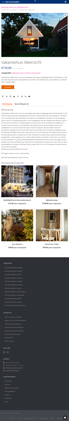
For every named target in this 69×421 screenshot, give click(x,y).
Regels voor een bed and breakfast (15, 320)
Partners (7, 395)
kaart (26, 149)
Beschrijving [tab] (7, 104)
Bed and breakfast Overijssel (13, 278)
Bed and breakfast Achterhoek (14, 327)
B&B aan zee (9, 337)
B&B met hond (9, 341)
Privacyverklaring (10, 391)
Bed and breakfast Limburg (13, 302)
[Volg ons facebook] (4, 352)
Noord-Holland (25, 73)
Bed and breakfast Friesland (13, 271)
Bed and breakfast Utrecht (13, 288)
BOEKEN (7, 87)
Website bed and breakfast (13, 324)
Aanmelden (8, 381)
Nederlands (8, 398)
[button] (65, 15)
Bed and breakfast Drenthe (13, 274)
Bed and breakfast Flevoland (13, 281)
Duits (6, 401)
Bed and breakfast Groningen (14, 267)
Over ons (8, 384)
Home (3, 10)
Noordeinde (36, 73)
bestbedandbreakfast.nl (12, 370)
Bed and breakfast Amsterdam (14, 331)
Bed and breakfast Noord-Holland (15, 292)
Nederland (15, 73)
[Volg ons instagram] (8, 352)
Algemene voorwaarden (12, 388)
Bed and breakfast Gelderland (14, 285)
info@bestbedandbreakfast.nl (14, 368)
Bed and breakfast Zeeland (13, 298)
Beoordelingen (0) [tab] (22, 104)
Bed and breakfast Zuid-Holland (14, 295)
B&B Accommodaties (12, 10)
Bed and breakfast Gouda (12, 334)
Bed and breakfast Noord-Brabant (15, 305)
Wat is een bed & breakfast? (13, 317)
